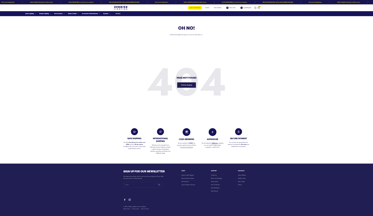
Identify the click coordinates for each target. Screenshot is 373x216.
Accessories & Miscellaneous (90, 13)
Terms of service (145, 209)
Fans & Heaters (58, 13)
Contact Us (214, 175)
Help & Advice (217, 7)
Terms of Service (215, 185)
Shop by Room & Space (187, 178)
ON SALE (117, 13)
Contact (207, 7)
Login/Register (247, 7)
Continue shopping (186, 85)
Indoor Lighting (29, 13)
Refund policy (126, 209)
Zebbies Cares (242, 178)
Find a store (232, 7)
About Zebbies (242, 175)
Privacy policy (135, 209)
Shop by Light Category (187, 175)
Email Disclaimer (215, 188)
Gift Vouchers (185, 181)
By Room (105, 13)
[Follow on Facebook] (124, 199)
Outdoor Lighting (44, 13)
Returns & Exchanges (216, 178)
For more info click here (186, 147)
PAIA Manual (214, 191)
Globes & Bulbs (72, 13)
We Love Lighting (141, 206)
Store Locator (241, 181)
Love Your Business (195, 7)
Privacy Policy (214, 181)
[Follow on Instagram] (129, 199)
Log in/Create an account (188, 185)
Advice (240, 185)
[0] (259, 8)
